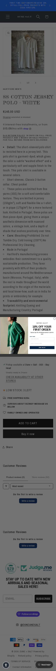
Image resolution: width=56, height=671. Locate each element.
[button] (6, 665)
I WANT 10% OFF (42, 347)
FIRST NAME (32, 336)
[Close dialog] (54, 318)
